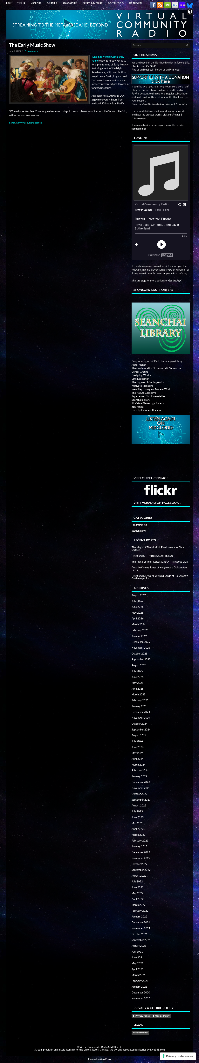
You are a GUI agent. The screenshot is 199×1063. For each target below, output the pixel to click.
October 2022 (140, 863)
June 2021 (138, 957)
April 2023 (138, 828)
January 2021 (139, 986)
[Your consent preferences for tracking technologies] (178, 1056)
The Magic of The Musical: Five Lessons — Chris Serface (158, 548)
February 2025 (140, 700)
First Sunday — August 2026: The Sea (153, 555)
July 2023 (137, 811)
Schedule (52, 3)
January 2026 (139, 636)
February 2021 (140, 980)
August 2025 (139, 665)
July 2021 (137, 951)
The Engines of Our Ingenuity (148, 382)
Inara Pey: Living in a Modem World (151, 389)
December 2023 (141, 782)
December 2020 (141, 992)
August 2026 (139, 595)
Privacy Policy (142, 1015)
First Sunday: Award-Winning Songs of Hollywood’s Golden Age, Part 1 (160, 577)
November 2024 (141, 717)
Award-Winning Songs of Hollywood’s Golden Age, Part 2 (159, 569)
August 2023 (139, 805)
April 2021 (138, 969)
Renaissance (35, 122)
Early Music (22, 122)
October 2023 (140, 793)
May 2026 (137, 612)
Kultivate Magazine (142, 385)
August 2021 (139, 945)
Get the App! (135, 3)
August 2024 (139, 735)
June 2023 (138, 817)
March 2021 (139, 975)
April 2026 (138, 618)
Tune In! (21, 3)
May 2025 (137, 682)
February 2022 (140, 910)
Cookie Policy (162, 1015)
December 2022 (141, 852)
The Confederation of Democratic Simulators (156, 368)
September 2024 (141, 729)
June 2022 (138, 887)
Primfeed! (174, 69)
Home (8, 3)
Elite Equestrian (140, 378)
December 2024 (141, 712)
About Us (36, 3)
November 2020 (141, 998)
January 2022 (139, 916)
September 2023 (141, 799)
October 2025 (140, 653)
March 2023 (139, 834)
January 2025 (139, 706)
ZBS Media (138, 406)
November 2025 (141, 647)
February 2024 (140, 770)
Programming (31, 50)
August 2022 (139, 875)
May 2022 (137, 893)
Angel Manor (139, 364)
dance (12, 122)
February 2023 (140, 840)
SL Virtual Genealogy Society (148, 403)
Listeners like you (151, 410)
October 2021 (140, 934)
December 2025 (141, 641)
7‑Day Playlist (115, 3)
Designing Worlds (141, 375)
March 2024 (139, 764)
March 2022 (139, 904)
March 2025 (139, 694)
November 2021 (141, 928)
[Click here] (161, 325)
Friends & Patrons (92, 3)
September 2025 (141, 659)
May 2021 (137, 963)
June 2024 (138, 747)
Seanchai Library (141, 399)
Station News (139, 530)
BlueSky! (148, 69)
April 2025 (138, 688)
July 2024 (137, 741)
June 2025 (138, 676)
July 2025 (137, 671)
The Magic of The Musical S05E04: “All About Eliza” (160, 561)
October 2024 (140, 723)
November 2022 (141, 858)
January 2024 (139, 776)
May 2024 (137, 752)
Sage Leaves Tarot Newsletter (148, 396)
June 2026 (138, 606)
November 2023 (141, 788)
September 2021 (141, 939)
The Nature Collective (144, 392)
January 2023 (139, 846)
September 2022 (141, 869)
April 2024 (138, 758)
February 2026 (140, 630)
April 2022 (138, 899)
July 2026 (137, 601)
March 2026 (139, 624)
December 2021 (141, 922)
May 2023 (137, 823)
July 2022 (137, 881)
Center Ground (140, 371)
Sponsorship (70, 3)
